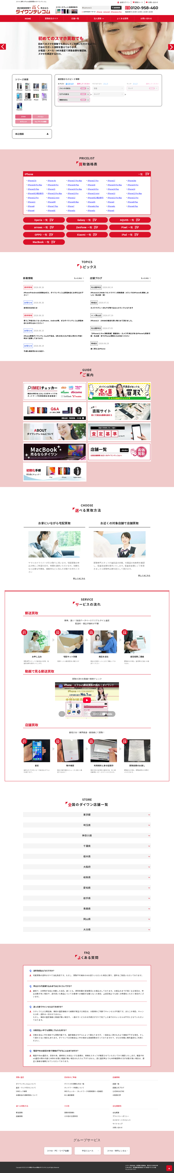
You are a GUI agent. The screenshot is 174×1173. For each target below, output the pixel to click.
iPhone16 (91, 185)
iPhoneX (111, 202)
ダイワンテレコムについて (26, 1084)
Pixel (127, 227)
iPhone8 (31, 206)
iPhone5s (71, 210)
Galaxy (84, 220)
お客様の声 (117, 1095)
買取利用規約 (69, 1112)
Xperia (41, 220)
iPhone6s (111, 206)
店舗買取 (19, 1116)
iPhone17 (111, 180)
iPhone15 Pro (133, 185)
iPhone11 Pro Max (115, 197)
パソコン (41, 116)
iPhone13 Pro (73, 193)
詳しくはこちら (79, 578)
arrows (41, 227)
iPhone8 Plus (133, 202)
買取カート (139, 2)
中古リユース (87, 1151)
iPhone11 (31, 202)
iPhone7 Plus (53, 206)
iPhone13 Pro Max (55, 193)
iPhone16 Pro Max (35, 185)
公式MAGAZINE (118, 1091)
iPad (127, 234)
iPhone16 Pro (53, 185)
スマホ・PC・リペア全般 (58, 1151)
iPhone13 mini (93, 193)
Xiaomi (84, 234)
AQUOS (127, 220)
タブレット (23, 121)
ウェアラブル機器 (40, 121)
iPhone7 (71, 206)
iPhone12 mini (53, 197)
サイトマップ (118, 1123)
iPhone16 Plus (73, 185)
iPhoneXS (91, 202)
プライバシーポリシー (121, 1116)
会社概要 (116, 1112)
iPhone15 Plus (33, 189)
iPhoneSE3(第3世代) (36, 193)
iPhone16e (132, 180)
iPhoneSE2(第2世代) (95, 197)
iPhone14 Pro (93, 189)
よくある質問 (122, 18)
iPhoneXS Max (73, 202)
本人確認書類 (69, 1095)
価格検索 (117, 8)
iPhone (99, 12)
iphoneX (106, 12)
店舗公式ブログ (118, 1087)
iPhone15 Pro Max (115, 185)
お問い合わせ (153, 2)
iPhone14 (131, 189)
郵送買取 (19, 1112)
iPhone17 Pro (93, 180)
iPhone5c (91, 210)
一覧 (140, 174)
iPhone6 (31, 210)
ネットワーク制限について (74, 1087)
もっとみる (78, 278)
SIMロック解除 (21, 1091)
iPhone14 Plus (113, 189)
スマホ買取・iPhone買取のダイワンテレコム (37, 1167)
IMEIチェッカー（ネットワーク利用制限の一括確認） (84, 1091)
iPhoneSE (51, 210)
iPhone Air (52, 180)
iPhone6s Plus (93, 206)
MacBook (41, 242)
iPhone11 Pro (116, 12)
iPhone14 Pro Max (75, 189)
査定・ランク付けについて (26, 1087)
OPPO (41, 234)
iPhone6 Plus (133, 206)
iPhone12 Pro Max (135, 193)
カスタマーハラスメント (122, 1120)
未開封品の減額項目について (27, 1095)
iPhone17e (32, 180)
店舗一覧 (75, 18)
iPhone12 (71, 197)
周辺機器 (19, 133)
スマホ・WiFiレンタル (116, 1151)
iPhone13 (111, 193)
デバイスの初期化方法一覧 (74, 1084)
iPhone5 (111, 210)
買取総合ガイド (51, 18)
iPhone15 (51, 189)
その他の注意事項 (71, 1116)
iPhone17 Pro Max (75, 180)
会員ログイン (125, 2)
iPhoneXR (52, 202)
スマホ (23, 116)
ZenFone (84, 227)
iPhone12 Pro (33, 197)
